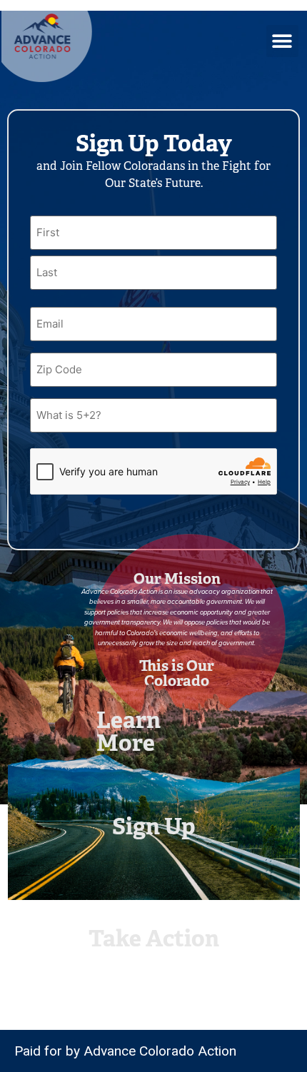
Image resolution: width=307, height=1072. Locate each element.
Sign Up (154, 826)
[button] (282, 41)
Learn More (128, 731)
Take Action (154, 938)
